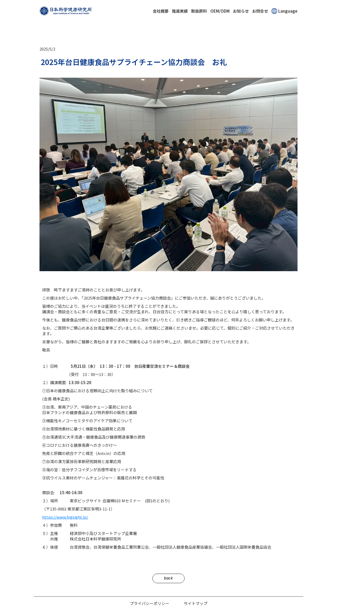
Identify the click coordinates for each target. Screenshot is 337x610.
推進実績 (180, 11)
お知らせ (241, 11)
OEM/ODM (220, 11)
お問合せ (260, 11)
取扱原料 (199, 11)
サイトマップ (195, 603)
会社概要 (160, 11)
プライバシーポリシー (149, 603)
